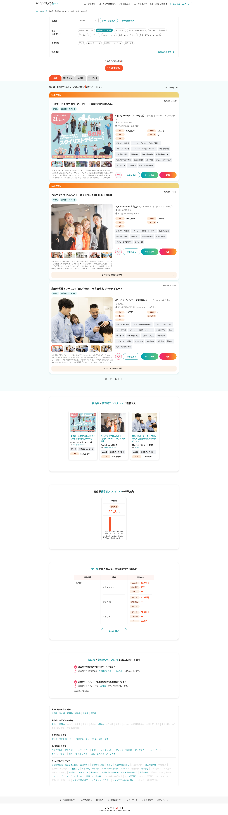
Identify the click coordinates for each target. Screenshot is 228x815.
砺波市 (101, 724)
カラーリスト (83, 750)
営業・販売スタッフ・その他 (103, 754)
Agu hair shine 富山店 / (143, 206)
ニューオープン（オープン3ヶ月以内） (68, 776)
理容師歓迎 (144, 772)
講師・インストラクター (79, 754)
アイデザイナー (141, 750)
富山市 (54, 724)
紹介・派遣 (103, 739)
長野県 (93, 713)
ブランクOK (83, 772)
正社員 (103, 686)
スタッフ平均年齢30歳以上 (124, 780)
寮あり (109, 765)
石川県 (70, 713)
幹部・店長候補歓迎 (129, 772)
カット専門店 (130, 776)
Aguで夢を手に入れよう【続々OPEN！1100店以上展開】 (82, 195)
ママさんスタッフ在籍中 (100, 780)
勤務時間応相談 (98, 765)
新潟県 (54, 713)
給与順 (80, 78)
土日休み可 (84, 765)
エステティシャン (59, 754)
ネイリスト (154, 750)
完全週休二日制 (71, 765)
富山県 (62, 713)
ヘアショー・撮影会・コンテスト (115, 769)
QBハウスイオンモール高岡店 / (143, 300)
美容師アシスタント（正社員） (111, 671)
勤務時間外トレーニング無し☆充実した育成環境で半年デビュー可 (87, 288)
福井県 (77, 713)
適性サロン (67, 78)
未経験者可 (95, 772)
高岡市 (62, 724)
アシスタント (70, 750)
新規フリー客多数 (93, 776)
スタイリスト (57, 750)
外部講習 (72, 772)
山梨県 (85, 713)
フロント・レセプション (102, 750)
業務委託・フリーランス (86, 739)
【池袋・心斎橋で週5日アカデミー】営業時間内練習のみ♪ (82, 104)
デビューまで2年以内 (90, 769)
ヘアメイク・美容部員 (123, 750)
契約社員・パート (66, 739)
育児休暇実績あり (122, 765)
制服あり (75, 769)
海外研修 (144, 769)
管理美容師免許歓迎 (110, 772)
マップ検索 (92, 78)
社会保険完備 (57, 765)
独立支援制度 (150, 765)
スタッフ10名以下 (80, 780)
